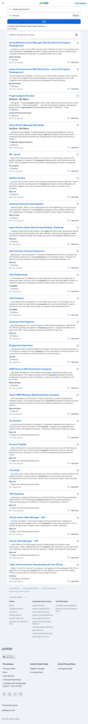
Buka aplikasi (81, 3)
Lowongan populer (65, 668)
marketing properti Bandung (42, 633)
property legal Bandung (40, 609)
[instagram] (9, 694)
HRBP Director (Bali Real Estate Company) (30, 369)
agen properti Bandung (40, 637)
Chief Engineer (16, 494)
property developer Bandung (42, 615)
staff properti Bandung (40, 612)
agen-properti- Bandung (41, 618)
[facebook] (4, 694)
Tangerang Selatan (16, 609)
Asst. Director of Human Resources (27, 251)
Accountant (15, 421)
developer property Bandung (42, 627)
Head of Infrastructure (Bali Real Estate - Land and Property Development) (39, 70)
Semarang (12, 612)
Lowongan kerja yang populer (66, 605)
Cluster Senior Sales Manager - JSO (27, 517)
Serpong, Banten (15, 615)
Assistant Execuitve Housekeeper (26, 204)
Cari (44, 21)
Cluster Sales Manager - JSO (23, 541)
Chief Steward (16, 298)
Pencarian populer (16, 597)
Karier (5, 672)
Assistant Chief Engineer (21, 322)
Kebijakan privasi (8, 710)
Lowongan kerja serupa (12, 679)
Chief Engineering (18, 274)
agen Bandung (37, 630)
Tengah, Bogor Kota (16, 618)
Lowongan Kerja (36, 672)
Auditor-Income (17, 178)
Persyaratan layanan (10, 705)
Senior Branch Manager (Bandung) (26, 125)
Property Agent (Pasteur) (22, 96)
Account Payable (17, 444)
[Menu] (3, 3)
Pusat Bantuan (8, 676)
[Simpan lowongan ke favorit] (77, 43)
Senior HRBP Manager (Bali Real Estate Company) (34, 395)
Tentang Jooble (9, 668)
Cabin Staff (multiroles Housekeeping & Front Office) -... (37, 564)
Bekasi (11, 605)
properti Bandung (38, 605)
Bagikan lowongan (37, 668)
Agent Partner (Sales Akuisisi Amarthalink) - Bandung (36, 227)
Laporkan (74, 62)
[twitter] (15, 694)
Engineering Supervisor (21, 345)
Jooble (16, 719)
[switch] (77, 35)
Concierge (14, 470)
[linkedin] (20, 694)
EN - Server (14, 154)
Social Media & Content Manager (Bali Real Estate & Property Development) (40, 44)
